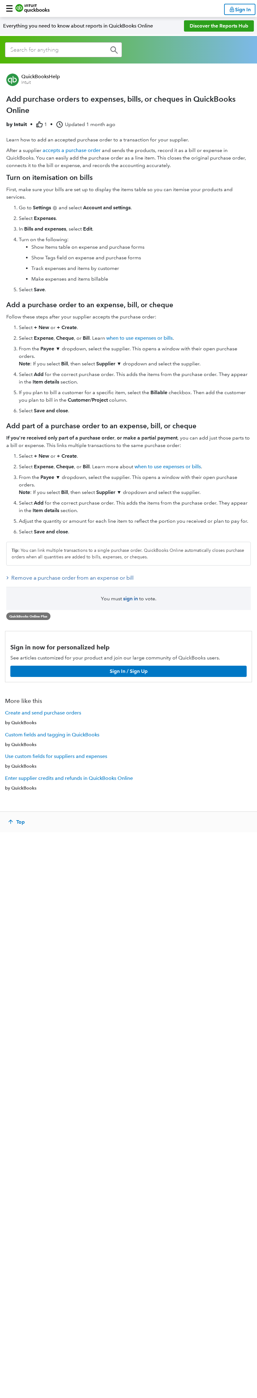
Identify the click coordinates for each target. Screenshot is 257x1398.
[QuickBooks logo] (32, 8)
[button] (9, 8)
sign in (130, 599)
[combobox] (63, 49)
